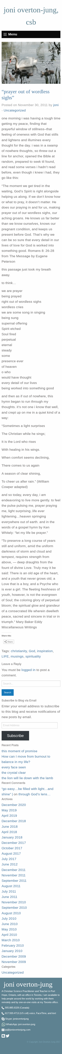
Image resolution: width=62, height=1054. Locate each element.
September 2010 (14, 908)
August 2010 (11, 913)
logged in (28, 670)
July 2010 (9, 918)
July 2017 (9, 859)
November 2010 (14, 902)
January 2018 (12, 837)
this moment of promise (19, 751)
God (32, 651)
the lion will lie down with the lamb (27, 778)
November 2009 (14, 962)
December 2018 (14, 821)
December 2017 (14, 843)
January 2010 (12, 951)
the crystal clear (14, 773)
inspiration (45, 651)
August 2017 (11, 853)
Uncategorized (15, 110)
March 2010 (11, 940)
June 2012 (10, 864)
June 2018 (10, 826)
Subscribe (15, 735)
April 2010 (9, 935)
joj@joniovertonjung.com (18, 1029)
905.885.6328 (12, 1007)
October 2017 (12, 848)
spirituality (33, 656)
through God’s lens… (34, 794)
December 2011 (14, 870)
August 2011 (11, 886)
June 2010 (10, 924)
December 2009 (14, 956)
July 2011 (9, 891)
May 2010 (9, 929)
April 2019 (9, 816)
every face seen (14, 767)
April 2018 (9, 832)
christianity (19, 651)
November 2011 (14, 875)
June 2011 (9, 897)
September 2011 (14, 881)
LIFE (5, 656)
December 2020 (14, 805)
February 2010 (13, 945)
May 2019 (9, 810)
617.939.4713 (12, 1013)
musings (17, 656)
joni (56, 105)
